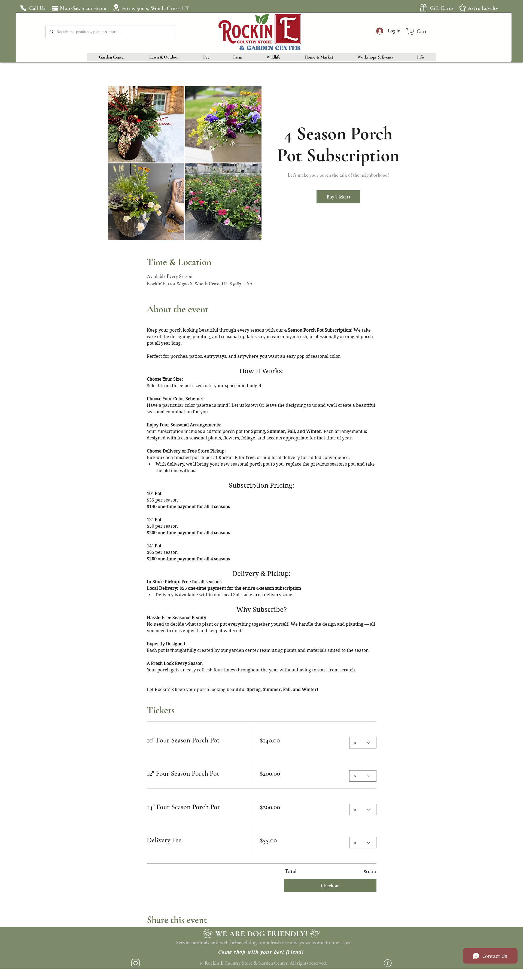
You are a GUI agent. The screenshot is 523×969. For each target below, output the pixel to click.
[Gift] (423, 7)
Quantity (358, 731)
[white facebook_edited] (387, 963)
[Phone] (23, 7)
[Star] (462, 7)
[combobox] (362, 742)
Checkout (330, 886)
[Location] (116, 7)
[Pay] (55, 8)
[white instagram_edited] (135, 963)
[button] (410, 31)
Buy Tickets (338, 197)
